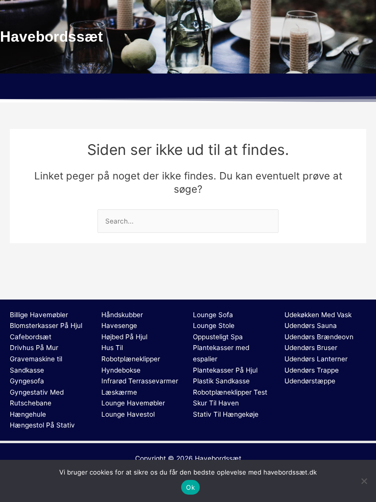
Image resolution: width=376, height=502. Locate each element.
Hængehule (28, 414)
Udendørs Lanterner (316, 359)
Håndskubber (122, 315)
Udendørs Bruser (310, 347)
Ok (190, 487)
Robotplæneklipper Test (230, 392)
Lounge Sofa (213, 315)
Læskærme (119, 392)
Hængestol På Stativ (42, 425)
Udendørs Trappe (311, 370)
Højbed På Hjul (124, 337)
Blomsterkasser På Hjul (46, 325)
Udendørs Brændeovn (318, 337)
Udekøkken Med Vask (318, 315)
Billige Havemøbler (39, 315)
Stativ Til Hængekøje (225, 414)
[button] (188, 87)
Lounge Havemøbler (133, 403)
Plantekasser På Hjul (225, 370)
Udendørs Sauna (310, 325)
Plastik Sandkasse (221, 381)
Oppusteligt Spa (218, 337)
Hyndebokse (121, 370)
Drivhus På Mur (34, 347)
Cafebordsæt (30, 337)
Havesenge (119, 325)
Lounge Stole (214, 325)
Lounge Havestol (128, 414)
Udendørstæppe (309, 381)
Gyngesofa (27, 381)
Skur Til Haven (216, 403)
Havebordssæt (218, 458)
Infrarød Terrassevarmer (139, 381)
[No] (364, 481)
